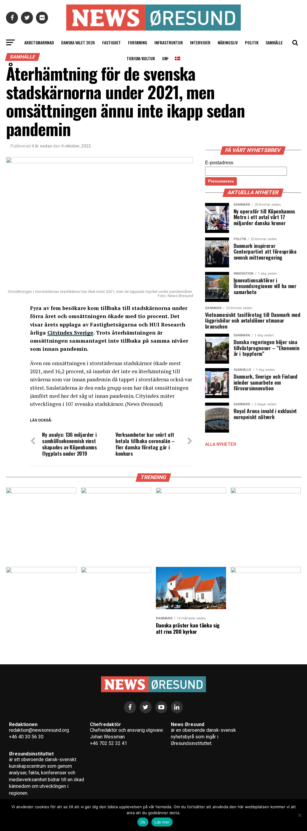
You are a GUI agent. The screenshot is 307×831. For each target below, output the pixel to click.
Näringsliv (228, 42)
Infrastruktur (168, 42)
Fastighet (111, 42)
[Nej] (300, 815)
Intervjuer (200, 42)
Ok (143, 822)
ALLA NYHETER (220, 444)
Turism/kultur (141, 58)
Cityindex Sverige (70, 332)
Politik (251, 42)
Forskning (137, 42)
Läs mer (162, 822)
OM (165, 58)
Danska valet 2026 (78, 42)
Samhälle (274, 42)
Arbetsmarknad (39, 42)
